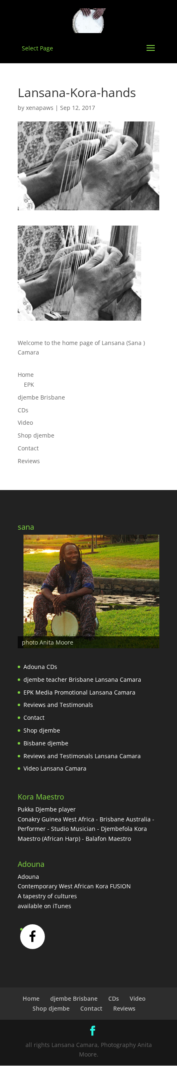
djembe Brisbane (41, 397)
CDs (23, 410)
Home (26, 374)
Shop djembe (36, 435)
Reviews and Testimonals (58, 705)
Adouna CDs (40, 667)
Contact (28, 448)
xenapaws (40, 108)
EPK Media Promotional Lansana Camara (79, 692)
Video (25, 422)
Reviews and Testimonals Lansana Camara (82, 756)
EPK (29, 384)
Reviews (29, 461)
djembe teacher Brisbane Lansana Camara (82, 679)
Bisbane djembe (45, 743)
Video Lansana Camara (54, 768)
